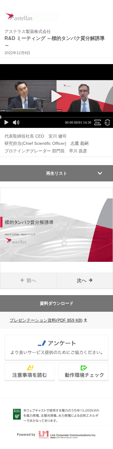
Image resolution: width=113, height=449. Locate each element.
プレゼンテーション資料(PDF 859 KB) (46, 320)
